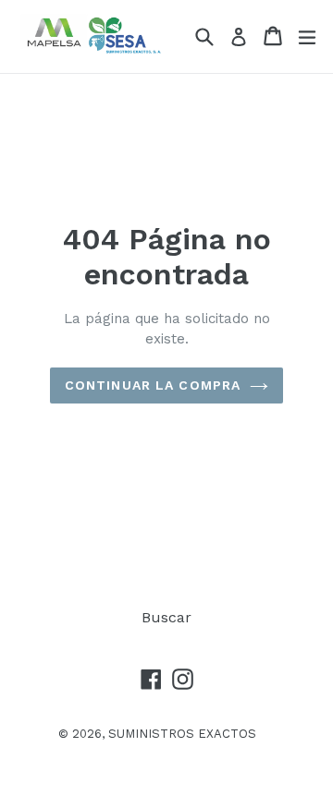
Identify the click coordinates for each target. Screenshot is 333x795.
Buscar (166, 617)
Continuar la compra (152, 385)
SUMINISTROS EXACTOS (182, 734)
